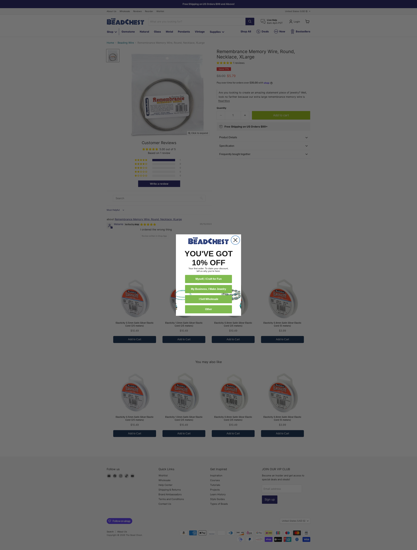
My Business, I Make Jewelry (208, 289)
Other (208, 309)
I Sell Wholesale (208, 299)
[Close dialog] (235, 240)
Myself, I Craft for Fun (208, 279)
